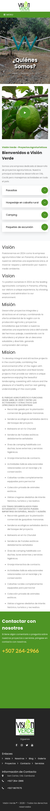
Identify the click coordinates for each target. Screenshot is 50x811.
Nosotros (19, 758)
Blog (31, 758)
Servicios (39, 763)
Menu (9, 14)
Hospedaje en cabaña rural (22, 202)
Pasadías (11, 190)
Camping (11, 214)
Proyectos (10, 763)
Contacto (25, 763)
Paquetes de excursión (19, 227)
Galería (42, 758)
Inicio (15, 73)
